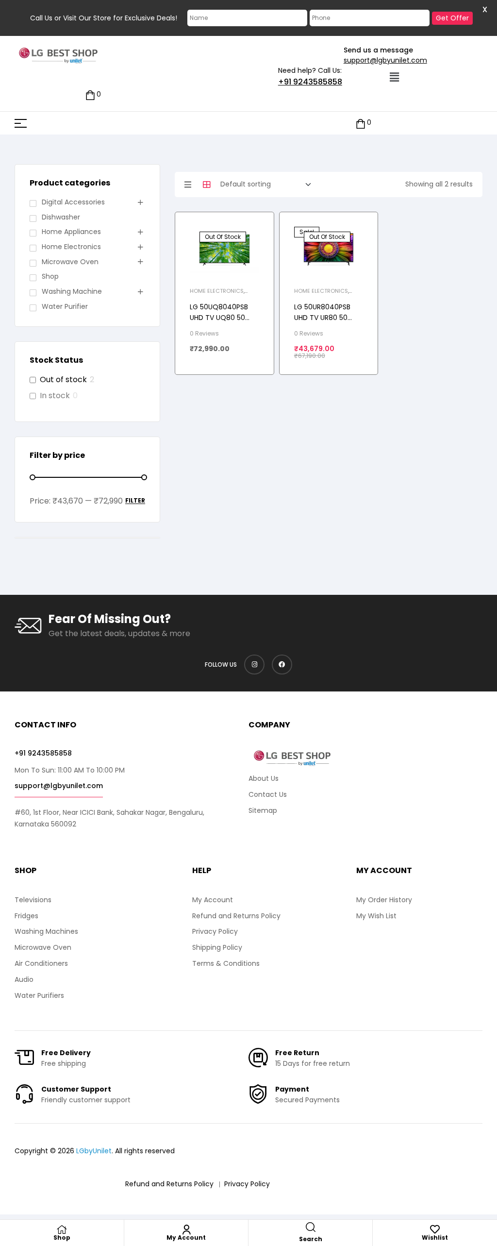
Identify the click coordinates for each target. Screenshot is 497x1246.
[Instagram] (254, 665)
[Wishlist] (435, 1229)
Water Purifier (65, 306)
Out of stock (63, 380)
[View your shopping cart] (90, 94)
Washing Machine (72, 291)
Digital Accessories (73, 202)
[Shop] (62, 1229)
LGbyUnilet (94, 1151)
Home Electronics (217, 291)
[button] (394, 77)
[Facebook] (282, 665)
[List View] (188, 184)
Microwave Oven (70, 262)
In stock (55, 396)
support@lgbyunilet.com (385, 60)
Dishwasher (61, 217)
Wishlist (435, 1237)
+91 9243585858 (310, 81)
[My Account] (186, 1229)
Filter (135, 501)
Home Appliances (71, 231)
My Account (186, 1237)
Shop (50, 276)
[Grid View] (206, 184)
